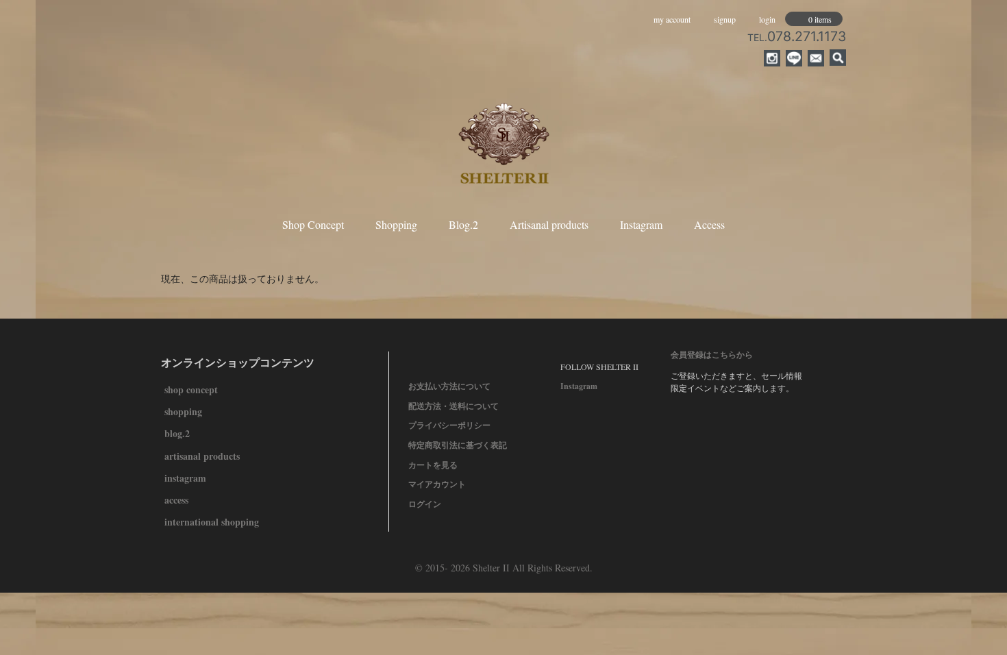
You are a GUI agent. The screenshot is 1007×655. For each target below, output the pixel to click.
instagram (185, 478)
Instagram (641, 224)
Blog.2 (463, 224)
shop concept (191, 389)
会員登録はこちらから (712, 354)
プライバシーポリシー (449, 425)
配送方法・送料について (453, 406)
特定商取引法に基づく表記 (457, 445)
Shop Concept (313, 224)
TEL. (796, 37)
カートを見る (433, 465)
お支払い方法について (449, 386)
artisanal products (202, 456)
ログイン (424, 504)
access (176, 500)
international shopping (211, 522)
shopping (183, 411)
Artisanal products (549, 224)
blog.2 (177, 433)
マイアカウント (437, 484)
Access (709, 224)
